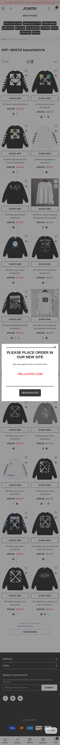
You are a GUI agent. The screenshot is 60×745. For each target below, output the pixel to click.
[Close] (55, 347)
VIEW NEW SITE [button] (30, 393)
